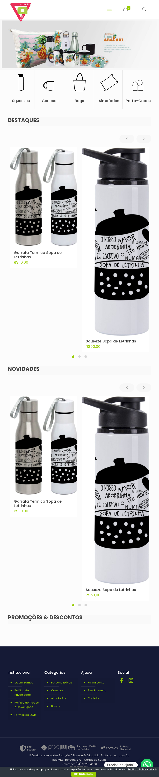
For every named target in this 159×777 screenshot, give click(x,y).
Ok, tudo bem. (84, 774)
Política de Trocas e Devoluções (26, 705)
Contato (93, 698)
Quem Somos (23, 683)
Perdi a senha (97, 690)
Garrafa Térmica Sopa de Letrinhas (38, 254)
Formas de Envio (25, 715)
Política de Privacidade (22, 692)
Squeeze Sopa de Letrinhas (111, 341)
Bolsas (55, 706)
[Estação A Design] (20, 12)
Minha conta (96, 683)
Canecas (57, 690)
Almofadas (58, 698)
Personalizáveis (61, 683)
